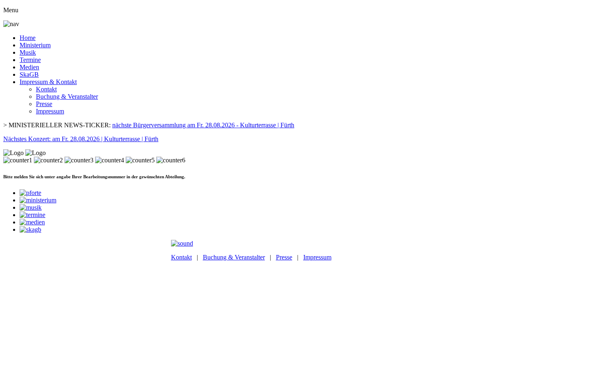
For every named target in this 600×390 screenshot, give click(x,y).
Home (28, 37)
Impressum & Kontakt (48, 81)
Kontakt (46, 89)
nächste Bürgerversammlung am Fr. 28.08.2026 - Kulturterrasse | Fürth (203, 125)
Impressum (50, 111)
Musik (28, 52)
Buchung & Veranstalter (67, 96)
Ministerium (35, 45)
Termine (30, 59)
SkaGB (29, 74)
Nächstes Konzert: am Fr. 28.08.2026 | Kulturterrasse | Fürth (80, 138)
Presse (44, 103)
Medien (29, 67)
